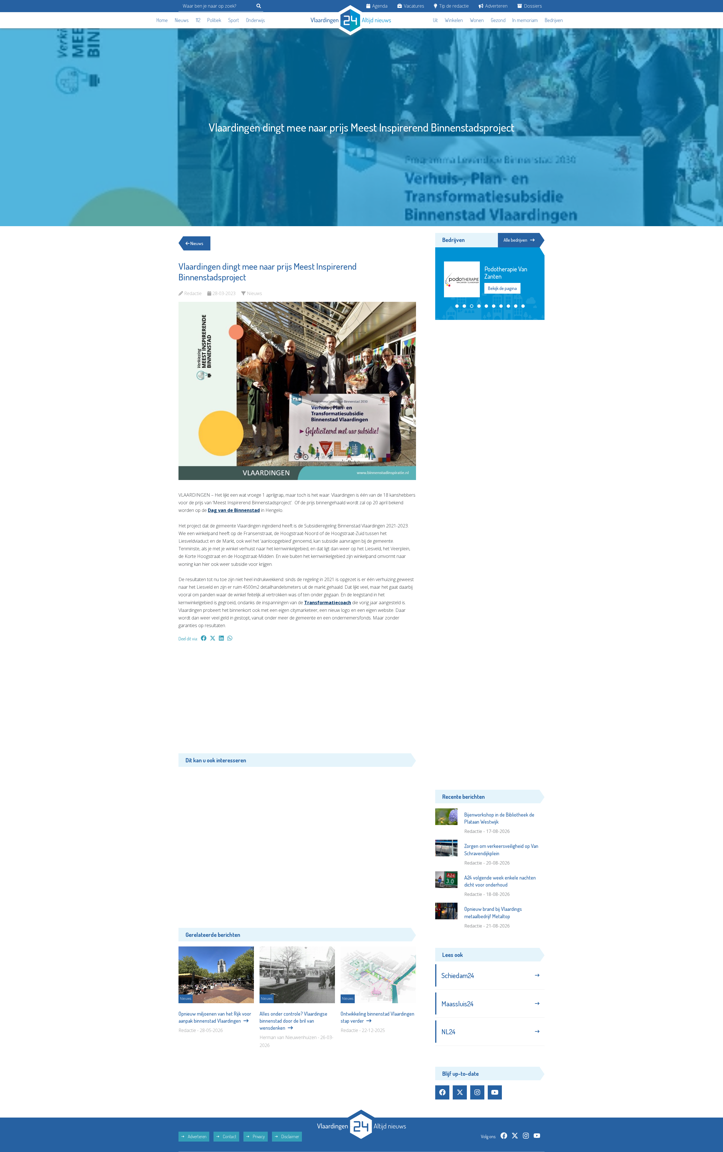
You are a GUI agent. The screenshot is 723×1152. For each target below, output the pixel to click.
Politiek (214, 20)
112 (198, 20)
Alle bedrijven (515, 240)
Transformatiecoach (327, 602)
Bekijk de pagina (502, 284)
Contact (229, 1136)
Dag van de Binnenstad (234, 510)
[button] (457, 306)
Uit (435, 20)
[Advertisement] (297, 700)
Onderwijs (255, 20)
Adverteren (496, 6)
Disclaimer (289, 1136)
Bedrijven (554, 20)
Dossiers (532, 6)
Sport (233, 20)
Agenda (379, 6)
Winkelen (454, 20)
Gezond (498, 20)
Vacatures (413, 6)
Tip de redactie (453, 6)
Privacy (258, 1136)
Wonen (477, 20)
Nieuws (182, 20)
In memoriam (525, 20)
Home (162, 20)
